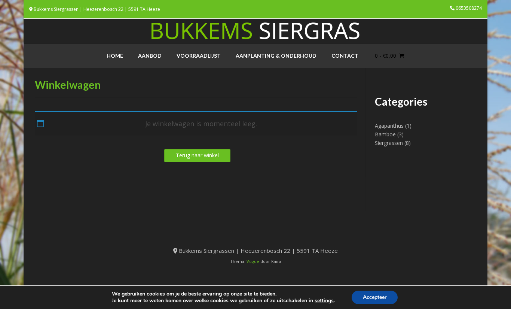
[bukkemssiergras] (255, 30)
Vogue (253, 261)
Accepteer (374, 297)
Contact (344, 55)
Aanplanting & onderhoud (276, 55)
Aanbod (150, 55)
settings (324, 300)
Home (115, 55)
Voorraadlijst (199, 55)
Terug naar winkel (197, 155)
